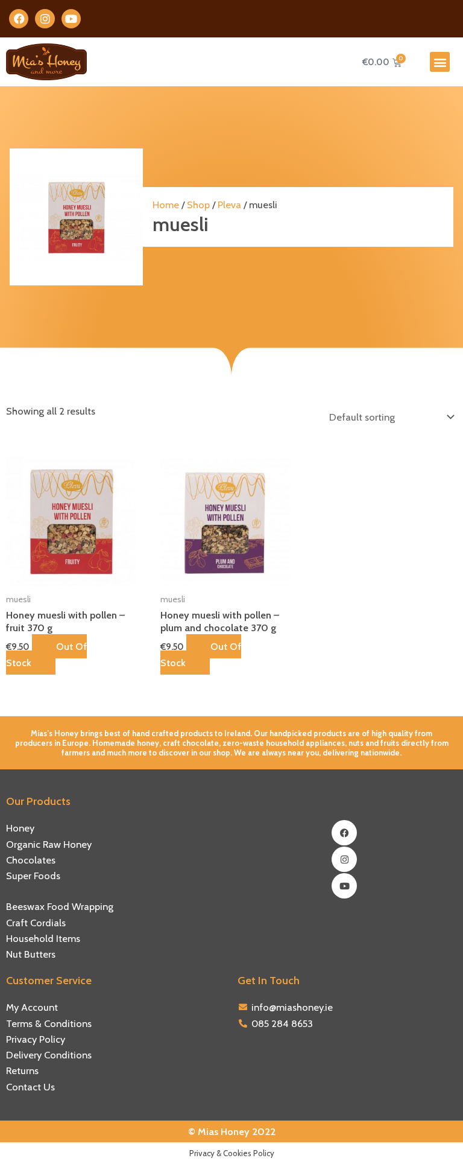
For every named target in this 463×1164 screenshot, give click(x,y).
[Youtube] (344, 885)
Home (166, 205)
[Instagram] (344, 859)
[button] (440, 62)
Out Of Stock (46, 654)
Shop (198, 205)
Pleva (229, 205)
